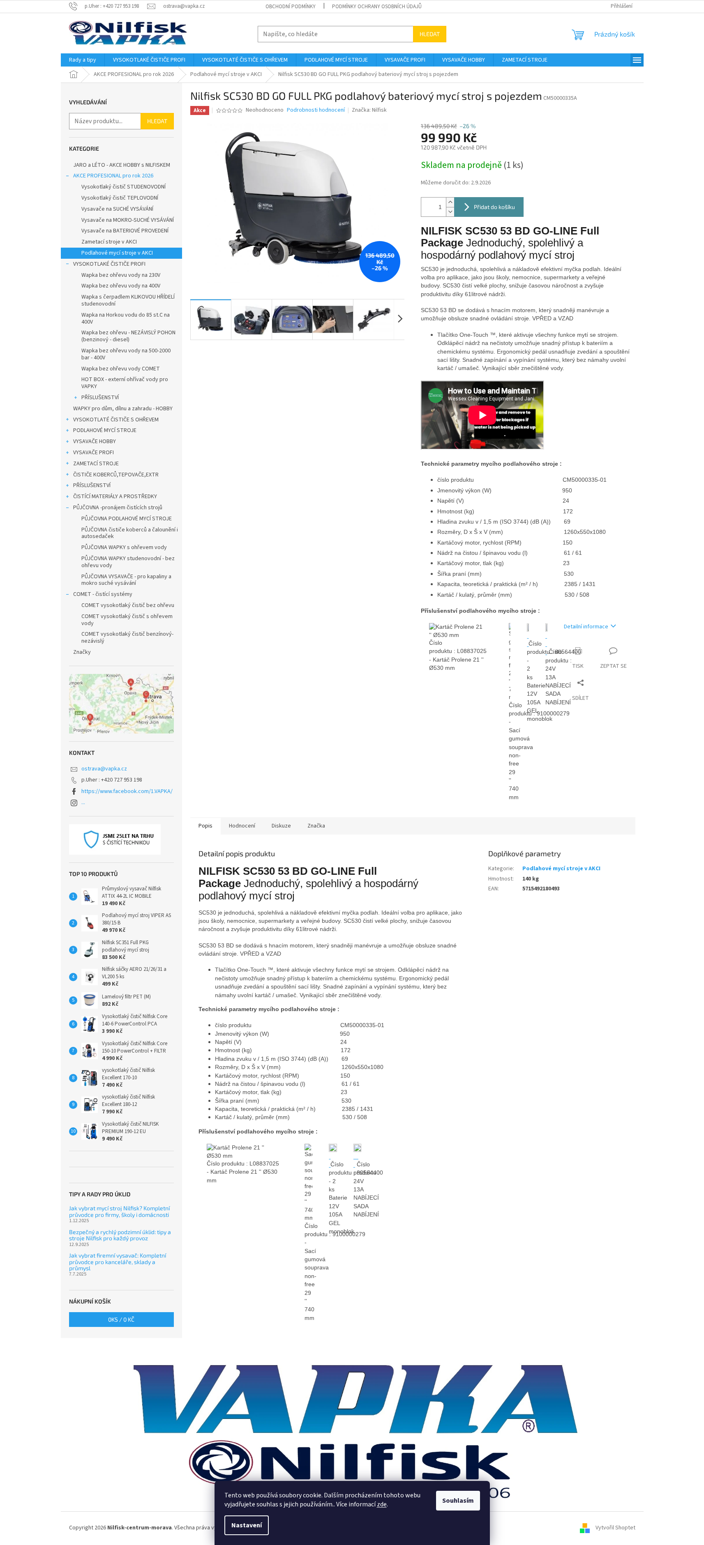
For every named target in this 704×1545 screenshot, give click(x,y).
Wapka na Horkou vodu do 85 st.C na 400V (125, 318)
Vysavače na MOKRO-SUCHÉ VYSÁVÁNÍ (127, 220)
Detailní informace (586, 627)
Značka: (369, 110)
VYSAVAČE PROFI (93, 452)
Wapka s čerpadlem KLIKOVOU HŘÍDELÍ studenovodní (128, 300)
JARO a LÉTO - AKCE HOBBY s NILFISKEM (121, 165)
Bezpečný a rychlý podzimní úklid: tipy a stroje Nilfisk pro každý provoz (120, 1235)
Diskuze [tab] (281, 826)
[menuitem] (82, 60)
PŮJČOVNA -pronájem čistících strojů (117, 508)
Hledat (430, 33)
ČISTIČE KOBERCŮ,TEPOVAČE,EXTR (116, 475)
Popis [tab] (205, 826)
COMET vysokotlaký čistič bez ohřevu (127, 605)
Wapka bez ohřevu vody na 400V (120, 286)
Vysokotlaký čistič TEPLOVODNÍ (119, 198)
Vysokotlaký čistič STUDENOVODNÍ (123, 187)
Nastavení (246, 1525)
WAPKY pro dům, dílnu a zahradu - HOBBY (123, 409)
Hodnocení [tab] (242, 826)
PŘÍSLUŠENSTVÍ (100, 397)
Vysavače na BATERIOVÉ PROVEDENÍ (124, 231)
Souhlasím (458, 1500)
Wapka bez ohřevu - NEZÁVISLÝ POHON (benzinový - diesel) (128, 336)
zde (382, 1504)
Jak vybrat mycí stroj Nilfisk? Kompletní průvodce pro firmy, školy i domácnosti (119, 1211)
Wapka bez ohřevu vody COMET (120, 369)
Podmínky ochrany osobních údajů (377, 6)
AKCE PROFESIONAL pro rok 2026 (113, 176)
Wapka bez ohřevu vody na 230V (120, 275)
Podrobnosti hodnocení (316, 110)
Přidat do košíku (494, 206)
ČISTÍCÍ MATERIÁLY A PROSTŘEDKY (115, 496)
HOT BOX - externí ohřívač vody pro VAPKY (124, 383)
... (83, 802)
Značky (82, 652)
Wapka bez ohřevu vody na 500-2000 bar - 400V (126, 354)
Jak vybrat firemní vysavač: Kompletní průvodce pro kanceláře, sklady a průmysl (117, 1261)
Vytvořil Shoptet (615, 1528)
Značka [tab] (316, 826)
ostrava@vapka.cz (104, 769)
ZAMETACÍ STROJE (96, 464)
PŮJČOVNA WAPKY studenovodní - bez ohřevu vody (128, 562)
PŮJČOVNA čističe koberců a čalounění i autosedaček (129, 533)
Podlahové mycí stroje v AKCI (117, 253)
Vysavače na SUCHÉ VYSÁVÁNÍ (117, 209)
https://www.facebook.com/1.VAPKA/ (127, 791)
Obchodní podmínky (290, 6)
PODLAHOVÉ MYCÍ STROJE (104, 430)
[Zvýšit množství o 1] (450, 202)
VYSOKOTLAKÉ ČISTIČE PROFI (109, 264)
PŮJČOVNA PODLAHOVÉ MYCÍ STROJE (126, 519)
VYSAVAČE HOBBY (94, 441)
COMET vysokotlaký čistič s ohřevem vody (127, 620)
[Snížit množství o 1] (450, 211)
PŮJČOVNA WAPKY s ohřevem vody (124, 547)
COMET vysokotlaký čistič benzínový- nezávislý (127, 637)
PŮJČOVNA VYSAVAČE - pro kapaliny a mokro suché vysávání (126, 580)
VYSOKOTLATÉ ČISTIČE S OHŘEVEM (116, 420)
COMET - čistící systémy (102, 594)
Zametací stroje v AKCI (109, 242)
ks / (121, 1319)
